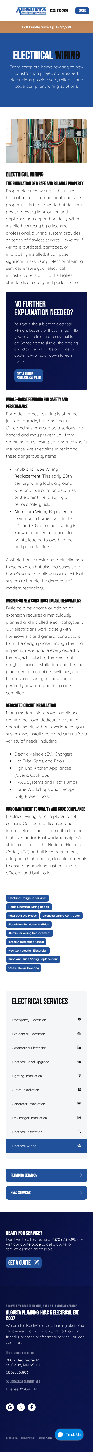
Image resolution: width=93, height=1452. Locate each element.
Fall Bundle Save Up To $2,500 (46, 27)
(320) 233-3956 (59, 10)
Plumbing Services (24, 1175)
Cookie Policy (45, 1438)
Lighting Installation (27, 1076)
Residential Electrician (28, 1034)
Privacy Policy (28, 1438)
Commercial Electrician (29, 1048)
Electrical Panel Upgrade (30, 1062)
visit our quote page (23, 1244)
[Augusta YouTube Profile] (21, 1407)
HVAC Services (21, 1192)
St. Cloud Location (21, 1353)
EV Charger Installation (29, 1118)
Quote (82, 10)
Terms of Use (12, 1438)
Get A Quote (29, 375)
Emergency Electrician (29, 1020)
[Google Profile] (10, 1407)
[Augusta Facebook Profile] (32, 1407)
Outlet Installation (25, 1090)
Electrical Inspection (27, 1132)
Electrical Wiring (24, 1146)
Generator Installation (28, 1104)
